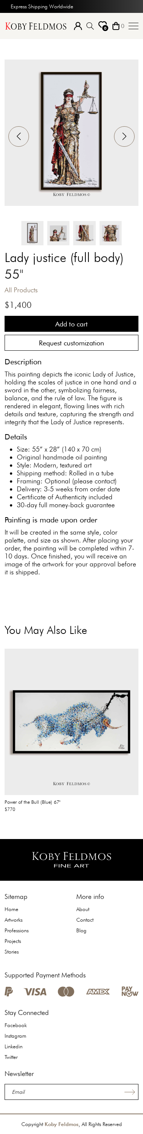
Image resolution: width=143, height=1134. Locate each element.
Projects (13, 941)
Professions (17, 930)
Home (11, 909)
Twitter (11, 1057)
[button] (124, 136)
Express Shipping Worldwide (42, 6)
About (82, 909)
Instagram (15, 1036)
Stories (12, 952)
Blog (81, 930)
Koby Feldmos (62, 1124)
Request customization (71, 343)
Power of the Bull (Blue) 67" (33, 802)
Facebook (16, 1025)
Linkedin (13, 1046)
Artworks (13, 920)
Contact (84, 920)
